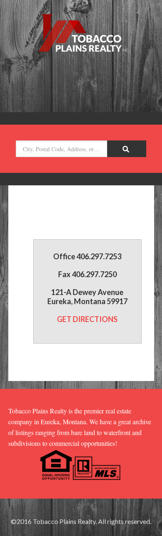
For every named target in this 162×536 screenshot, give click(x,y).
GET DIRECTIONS (87, 319)
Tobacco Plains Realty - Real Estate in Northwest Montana (81, 34)
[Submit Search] (126, 148)
